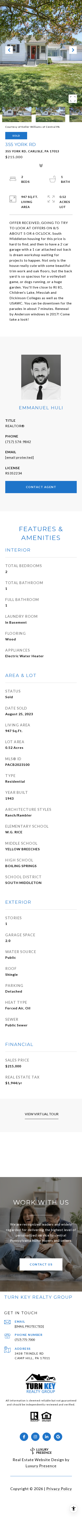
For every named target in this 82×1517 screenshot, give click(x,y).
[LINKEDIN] (46, 1437)
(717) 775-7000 (25, 1339)
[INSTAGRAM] (35, 1437)
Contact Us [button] (41, 1264)
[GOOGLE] (58, 1437)
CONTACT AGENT (41, 487)
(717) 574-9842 (18, 442)
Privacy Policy (59, 1488)
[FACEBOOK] (24, 1437)
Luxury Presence (41, 1465)
